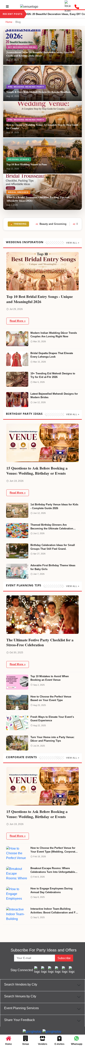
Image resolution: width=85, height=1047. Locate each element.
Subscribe (64, 958)
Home (9, 22)
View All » (72, 243)
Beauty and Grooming (51, 223)
